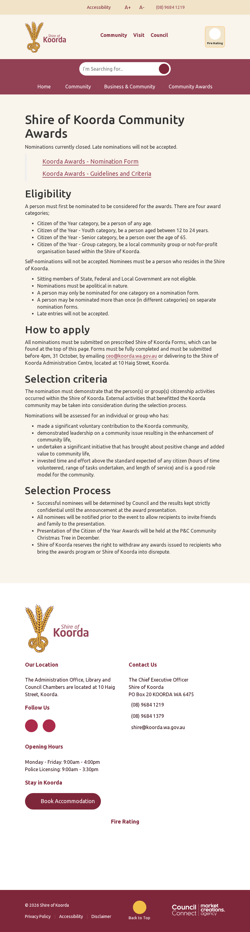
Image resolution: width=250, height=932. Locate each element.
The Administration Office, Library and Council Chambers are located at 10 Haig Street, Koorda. (70, 687)
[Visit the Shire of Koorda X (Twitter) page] (216, 7)
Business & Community (129, 86)
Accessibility (71, 916)
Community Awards (190, 86)
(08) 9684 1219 (170, 7)
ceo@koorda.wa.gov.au (131, 356)
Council (159, 35)
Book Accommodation (68, 801)
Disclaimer (101, 916)
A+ (128, 7)
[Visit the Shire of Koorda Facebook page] (199, 7)
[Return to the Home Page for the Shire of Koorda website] (56, 627)
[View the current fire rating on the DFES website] (125, 858)
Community (113, 35)
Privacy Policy (38, 916)
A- (142, 7)
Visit (139, 35)
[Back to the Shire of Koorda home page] (45, 36)
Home (44, 86)
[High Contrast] (116, 7)
